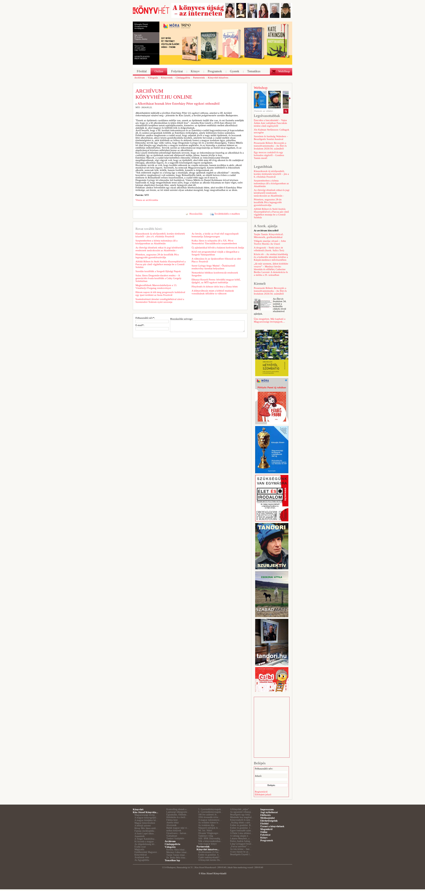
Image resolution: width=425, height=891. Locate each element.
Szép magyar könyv (207, 844)
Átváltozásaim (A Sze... (209, 852)
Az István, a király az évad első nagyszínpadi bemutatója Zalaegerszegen (215, 235)
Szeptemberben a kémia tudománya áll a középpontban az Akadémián (156, 242)
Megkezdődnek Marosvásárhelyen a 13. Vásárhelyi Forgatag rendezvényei (156, 286)
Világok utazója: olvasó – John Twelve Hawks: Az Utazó (270, 242)
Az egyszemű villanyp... (241, 812)
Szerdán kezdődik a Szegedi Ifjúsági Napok (158, 271)
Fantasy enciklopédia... (145, 831)
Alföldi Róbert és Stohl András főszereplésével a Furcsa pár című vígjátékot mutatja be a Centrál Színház (160, 264)
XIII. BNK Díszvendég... (210, 838)
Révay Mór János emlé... (146, 828)
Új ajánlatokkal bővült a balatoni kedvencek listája (218, 247)
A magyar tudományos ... (210, 820)
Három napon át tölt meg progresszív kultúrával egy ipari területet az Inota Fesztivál (160, 293)
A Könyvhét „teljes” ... (241, 809)
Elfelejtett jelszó (263, 794)
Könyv (264, 837)
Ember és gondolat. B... (241, 825)
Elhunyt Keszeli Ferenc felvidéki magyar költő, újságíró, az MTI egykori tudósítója (216, 281)
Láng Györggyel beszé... (241, 844)
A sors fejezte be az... (240, 852)
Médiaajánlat (267, 818)
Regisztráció (261, 791)
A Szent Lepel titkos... (145, 833)
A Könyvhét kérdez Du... (210, 860)
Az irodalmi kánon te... (209, 822)
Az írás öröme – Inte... (241, 849)
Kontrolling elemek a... (177, 809)
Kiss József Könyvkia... (145, 812)
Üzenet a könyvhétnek (272, 826)
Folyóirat (265, 834)
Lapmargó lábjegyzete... (177, 812)
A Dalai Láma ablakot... (241, 833)
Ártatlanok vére (141, 857)
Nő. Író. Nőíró (205, 830)
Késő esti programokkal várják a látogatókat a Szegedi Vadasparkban (215, 253)
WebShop (284, 71)
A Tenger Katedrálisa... (145, 839)
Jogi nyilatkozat (269, 812)
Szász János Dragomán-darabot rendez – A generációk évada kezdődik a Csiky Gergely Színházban (158, 278)
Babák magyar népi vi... (177, 828)
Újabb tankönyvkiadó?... (209, 857)
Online (263, 832)
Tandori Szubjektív (175, 838)
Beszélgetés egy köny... (241, 814)
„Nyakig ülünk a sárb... (241, 822)
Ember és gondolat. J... (241, 828)
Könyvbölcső (140, 855)
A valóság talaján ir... (240, 836)
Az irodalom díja (206, 825)
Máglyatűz (139, 849)
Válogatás (170, 847)
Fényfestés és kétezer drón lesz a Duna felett (215, 286)
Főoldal (264, 823)
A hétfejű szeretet (142, 825)
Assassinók (139, 836)
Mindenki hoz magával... (242, 817)
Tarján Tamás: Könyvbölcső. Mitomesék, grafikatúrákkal (269, 235)
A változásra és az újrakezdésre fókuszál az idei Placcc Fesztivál (216, 260)
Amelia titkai (172, 822)
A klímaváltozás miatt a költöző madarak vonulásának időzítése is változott (213, 292)
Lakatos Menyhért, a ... (241, 838)
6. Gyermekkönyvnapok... (210, 812)
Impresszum (267, 809)
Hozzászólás (195, 213)
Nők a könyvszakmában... (210, 841)
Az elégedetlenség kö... (145, 844)
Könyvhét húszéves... (208, 849)
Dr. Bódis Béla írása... (176, 857)
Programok (266, 840)
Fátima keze (172, 820)
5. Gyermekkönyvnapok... (210, 809)
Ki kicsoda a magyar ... (145, 841)
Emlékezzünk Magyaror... (146, 852)
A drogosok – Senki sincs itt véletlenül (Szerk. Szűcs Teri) (269, 249)
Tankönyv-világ (205, 836)
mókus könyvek (173, 830)
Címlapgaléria (172, 844)
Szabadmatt (171, 836)
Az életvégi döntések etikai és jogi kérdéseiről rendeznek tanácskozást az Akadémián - (159, 249)
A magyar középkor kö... (146, 820)
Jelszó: (258, 776)
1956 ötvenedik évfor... (209, 817)
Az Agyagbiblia (141, 860)
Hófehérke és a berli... (176, 817)
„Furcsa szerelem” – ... (241, 846)
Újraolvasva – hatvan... (177, 833)
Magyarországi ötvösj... (145, 815)
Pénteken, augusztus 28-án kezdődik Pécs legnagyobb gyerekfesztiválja (157, 256)
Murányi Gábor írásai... (177, 852)
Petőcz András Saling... (241, 841)
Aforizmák (171, 825)
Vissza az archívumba (146, 200)
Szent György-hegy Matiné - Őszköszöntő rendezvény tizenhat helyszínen (213, 267)
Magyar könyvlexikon (144, 823)
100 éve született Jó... (208, 814)
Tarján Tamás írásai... (176, 855)
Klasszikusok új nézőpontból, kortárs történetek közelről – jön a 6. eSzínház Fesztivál (160, 235)
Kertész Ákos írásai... (176, 849)
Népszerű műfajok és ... (209, 828)
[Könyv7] (151, 13)
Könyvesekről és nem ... (241, 820)
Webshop (260, 88)
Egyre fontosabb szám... (241, 830)
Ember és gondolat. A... (209, 855)
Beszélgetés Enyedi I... (241, 854)
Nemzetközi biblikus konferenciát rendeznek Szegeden (215, 274)
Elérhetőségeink (269, 820)
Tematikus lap (172, 860)
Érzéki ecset (140, 847)
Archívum (170, 841)
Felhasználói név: (264, 768)
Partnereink (203, 846)
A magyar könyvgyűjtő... (146, 817)
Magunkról (266, 829)
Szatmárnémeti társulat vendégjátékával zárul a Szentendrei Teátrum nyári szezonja (159, 300)
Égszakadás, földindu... (177, 814)
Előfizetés (265, 815)
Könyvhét (138, 809)
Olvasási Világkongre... (209, 833)
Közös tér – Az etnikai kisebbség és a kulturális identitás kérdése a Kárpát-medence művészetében (271, 257)
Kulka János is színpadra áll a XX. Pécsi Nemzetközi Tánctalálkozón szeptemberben (214, 242)
